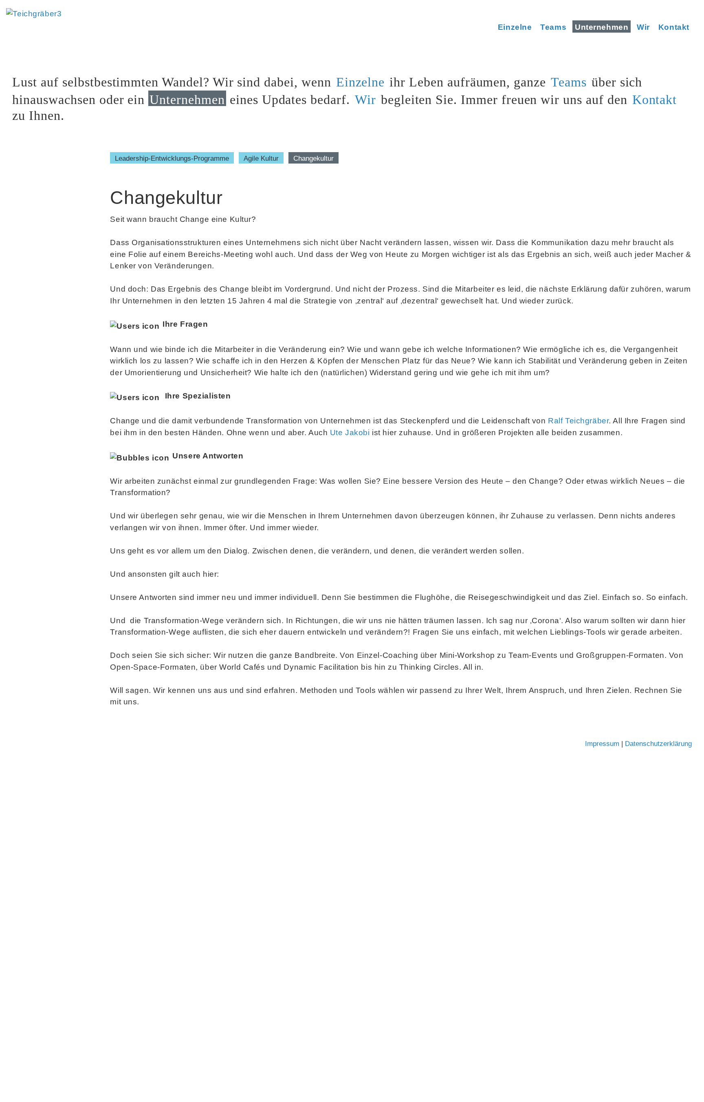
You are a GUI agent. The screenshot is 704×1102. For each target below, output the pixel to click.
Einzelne (515, 27)
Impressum (602, 744)
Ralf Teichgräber (578, 420)
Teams (553, 27)
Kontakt (673, 27)
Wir (643, 27)
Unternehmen (601, 27)
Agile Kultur (261, 158)
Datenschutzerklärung (658, 744)
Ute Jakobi (350, 432)
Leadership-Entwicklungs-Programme (172, 158)
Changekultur (313, 158)
